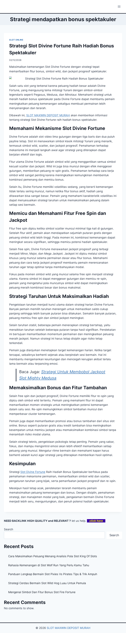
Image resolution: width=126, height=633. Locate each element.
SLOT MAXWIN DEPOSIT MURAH (68, 628)
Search (8, 529)
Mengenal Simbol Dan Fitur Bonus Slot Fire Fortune (41, 592)
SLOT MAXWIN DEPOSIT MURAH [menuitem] (48, 115)
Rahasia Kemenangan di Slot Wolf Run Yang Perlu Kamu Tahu (48, 565)
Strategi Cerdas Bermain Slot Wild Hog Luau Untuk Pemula (47, 583)
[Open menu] (119, 6)
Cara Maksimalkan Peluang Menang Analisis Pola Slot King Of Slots (52, 556)
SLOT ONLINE (16, 40)
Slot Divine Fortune (32, 472)
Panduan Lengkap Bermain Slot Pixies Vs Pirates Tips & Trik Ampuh (52, 574)
